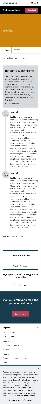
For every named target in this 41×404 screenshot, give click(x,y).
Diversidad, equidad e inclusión (15, 358)
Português (24, 266)
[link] (31, 10)
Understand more (12, 104)
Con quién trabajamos (11, 345)
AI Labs (6, 350)
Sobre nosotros (9, 332)
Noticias (6, 354)
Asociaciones (8, 341)
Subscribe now (20, 285)
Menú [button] (33, 3)
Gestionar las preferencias (20, 400)
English (15, 266)
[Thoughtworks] (10, 3)
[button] (17, 112)
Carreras (6, 362)
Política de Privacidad (26, 396)
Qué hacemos (8, 337)
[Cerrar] (38, 368)
